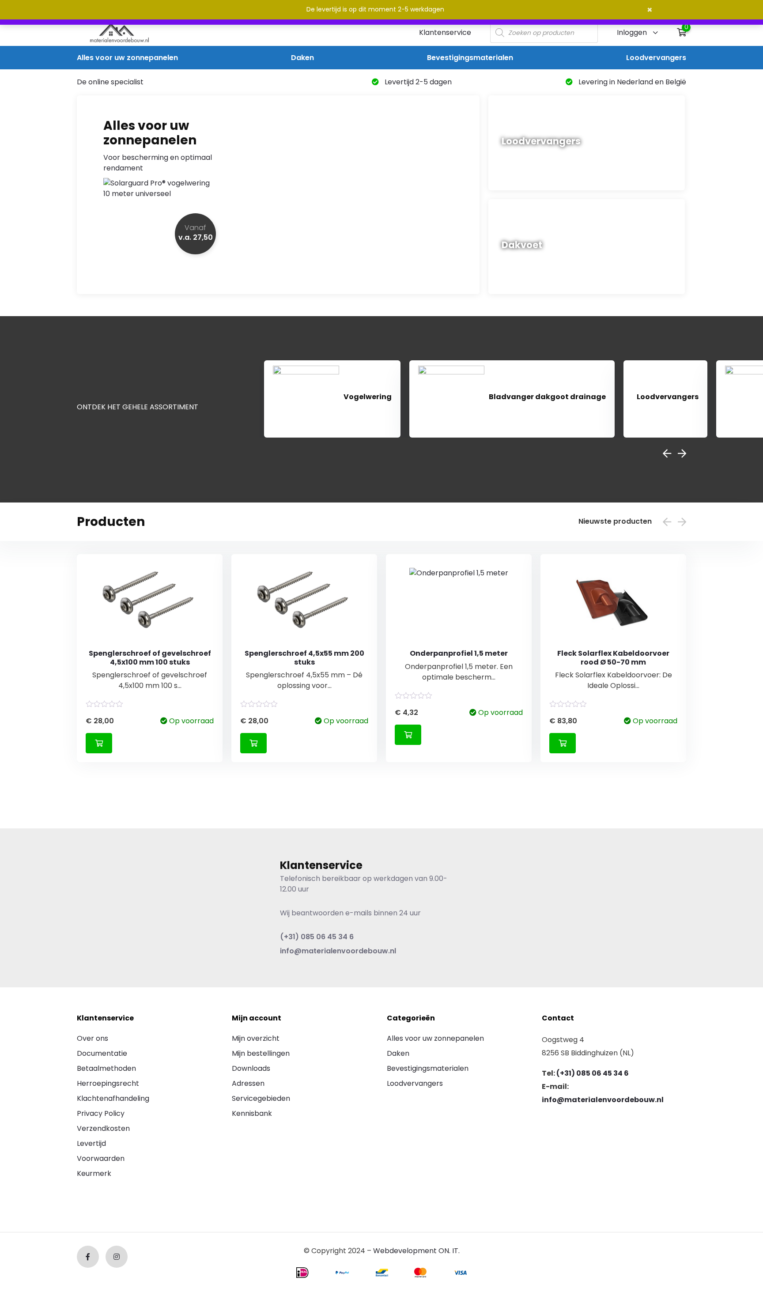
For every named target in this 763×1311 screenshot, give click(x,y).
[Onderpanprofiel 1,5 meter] (459, 602)
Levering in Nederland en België (631, 82)
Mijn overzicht (256, 1038)
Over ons (92, 1038)
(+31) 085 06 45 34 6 (317, 937)
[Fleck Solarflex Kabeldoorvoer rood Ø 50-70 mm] (613, 602)
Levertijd (91, 1143)
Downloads (251, 1068)
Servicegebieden (261, 1098)
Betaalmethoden (106, 1068)
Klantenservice (445, 32)
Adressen (248, 1083)
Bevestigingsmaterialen (470, 58)
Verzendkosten (103, 1128)
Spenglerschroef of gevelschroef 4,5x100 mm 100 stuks (150, 657)
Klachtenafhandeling (113, 1098)
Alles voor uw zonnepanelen (127, 58)
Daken (302, 58)
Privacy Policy (101, 1113)
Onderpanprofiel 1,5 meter (459, 653)
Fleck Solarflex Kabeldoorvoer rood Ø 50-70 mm (613, 657)
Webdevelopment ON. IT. (416, 1251)
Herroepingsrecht (108, 1083)
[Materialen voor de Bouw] (119, 32)
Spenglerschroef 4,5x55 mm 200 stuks (304, 657)
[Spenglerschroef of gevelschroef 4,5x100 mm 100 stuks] (150, 602)
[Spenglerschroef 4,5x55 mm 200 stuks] (304, 602)
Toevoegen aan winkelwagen (99, 743)
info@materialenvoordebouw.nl (338, 951)
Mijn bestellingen (261, 1053)
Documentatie (102, 1053)
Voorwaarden (101, 1158)
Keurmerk (94, 1173)
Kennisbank (252, 1113)
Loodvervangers (656, 58)
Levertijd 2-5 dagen (417, 82)
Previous (667, 453)
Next (682, 453)
